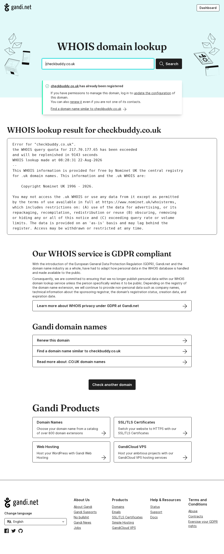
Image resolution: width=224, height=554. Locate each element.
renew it (76, 102)
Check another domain (112, 384)
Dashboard (208, 8)
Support (156, 512)
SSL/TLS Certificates (127, 517)
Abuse (193, 511)
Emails (116, 512)
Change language (18, 513)
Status (155, 507)
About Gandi (83, 507)
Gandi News (82, 522)
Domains (118, 507)
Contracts (195, 516)
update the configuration (152, 93)
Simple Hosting (123, 522)
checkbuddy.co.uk (65, 86)
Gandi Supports (85, 512)
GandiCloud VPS (124, 528)
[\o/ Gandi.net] (35, 503)
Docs (154, 517)
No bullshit (81, 517)
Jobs (77, 528)
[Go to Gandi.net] (17, 7)
